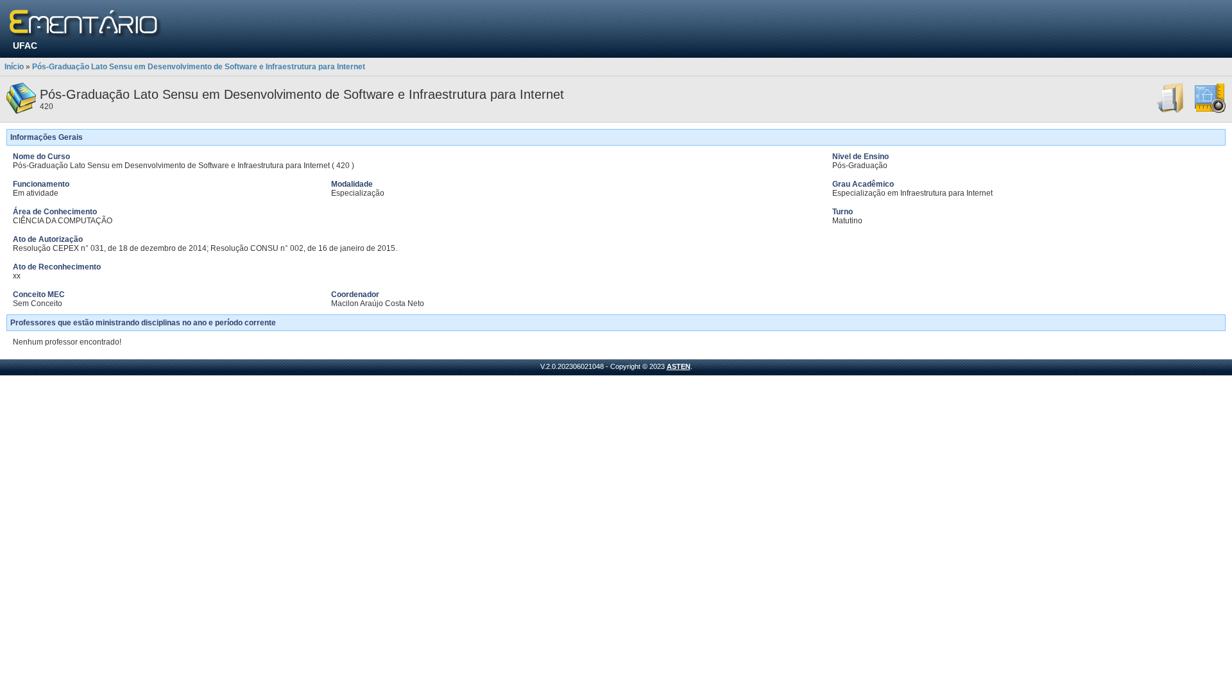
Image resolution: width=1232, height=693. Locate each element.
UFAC (25, 45)
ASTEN (678, 366)
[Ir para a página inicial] (86, 24)
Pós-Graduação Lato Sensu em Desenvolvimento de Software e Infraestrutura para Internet (198, 66)
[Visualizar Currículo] (1171, 111)
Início (14, 66)
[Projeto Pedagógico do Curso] (1210, 111)
